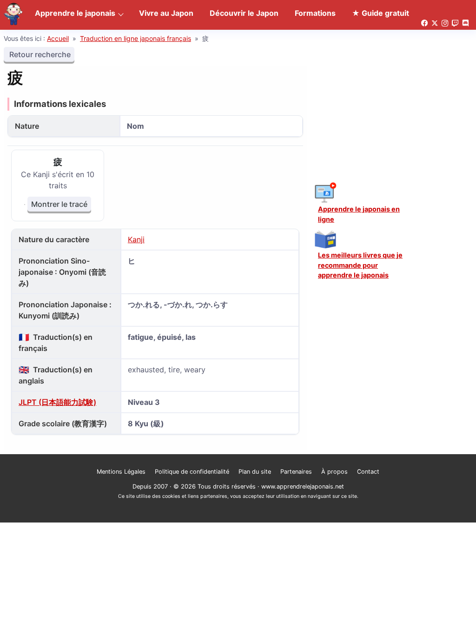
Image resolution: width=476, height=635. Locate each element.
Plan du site (254, 471)
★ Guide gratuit (380, 13)
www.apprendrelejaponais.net (302, 486)
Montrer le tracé (59, 204)
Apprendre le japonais (75, 13)
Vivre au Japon (166, 13)
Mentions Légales (121, 471)
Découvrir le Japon (244, 13)
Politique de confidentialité (192, 471)
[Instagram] (445, 23)
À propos (334, 471)
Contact (368, 471)
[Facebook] (424, 23)
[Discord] (465, 23)
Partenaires (296, 471)
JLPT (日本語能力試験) (57, 402)
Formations (315, 13)
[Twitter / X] (434, 23)
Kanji (136, 239)
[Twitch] (455, 23)
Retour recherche (39, 54)
